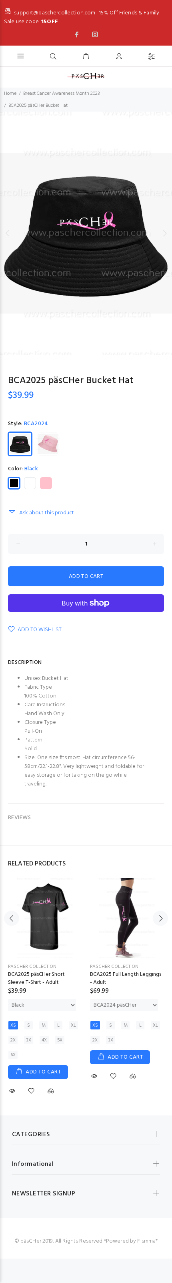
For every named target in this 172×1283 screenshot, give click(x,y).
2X (13, 1040)
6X (13, 1055)
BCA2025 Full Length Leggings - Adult (125, 978)
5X (59, 1040)
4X (44, 1040)
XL (73, 1025)
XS (13, 1025)
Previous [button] (7, 233)
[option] (86, 233)
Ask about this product (46, 513)
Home (10, 94)
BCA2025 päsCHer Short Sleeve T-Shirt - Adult (36, 978)
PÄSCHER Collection (32, 967)
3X (28, 1040)
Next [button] (164, 233)
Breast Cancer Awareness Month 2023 (61, 94)
